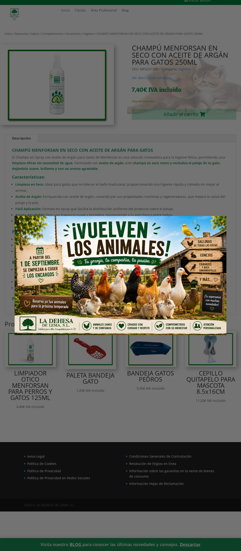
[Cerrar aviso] (214, 226)
